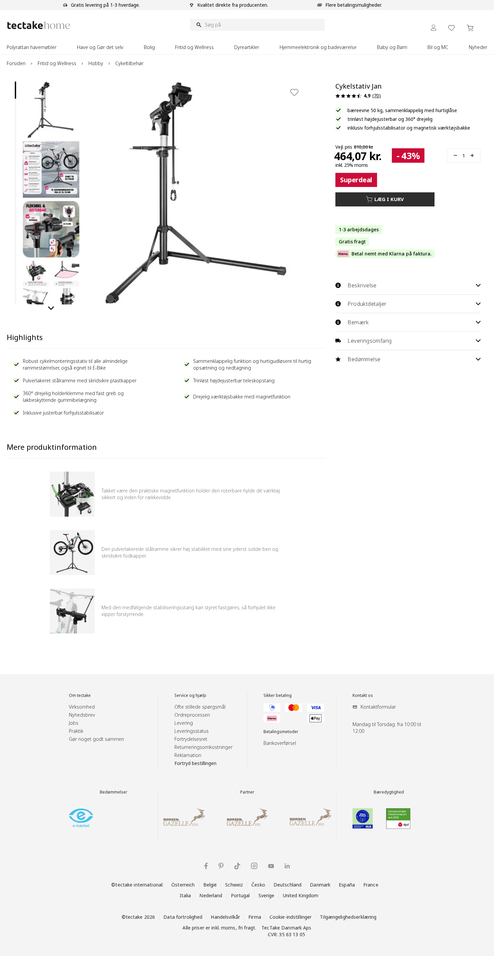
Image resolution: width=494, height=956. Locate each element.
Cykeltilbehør (129, 63)
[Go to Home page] (39, 25)
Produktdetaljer (366, 303)
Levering (183, 723)
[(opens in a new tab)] (81, 817)
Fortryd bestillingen (195, 763)
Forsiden (16, 63)
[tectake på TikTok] (237, 866)
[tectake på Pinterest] (220, 866)
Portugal (240, 895)
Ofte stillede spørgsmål (199, 707)
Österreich (183, 884)
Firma (254, 917)
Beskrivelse (361, 285)
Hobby (95, 63)
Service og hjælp (190, 695)
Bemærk (358, 322)
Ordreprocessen (192, 715)
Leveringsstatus (191, 731)
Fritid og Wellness (57, 63)
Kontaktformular (378, 707)
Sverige (266, 895)
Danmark (320, 884)
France (370, 884)
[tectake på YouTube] (271, 866)
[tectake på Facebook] (206, 866)
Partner (247, 792)
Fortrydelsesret (190, 739)
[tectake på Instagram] (254, 866)
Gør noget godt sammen (96, 739)
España (347, 884)
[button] (51, 110)
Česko (258, 884)
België (210, 884)
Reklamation (187, 755)
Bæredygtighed (389, 792)
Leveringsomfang (369, 340)
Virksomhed (82, 707)
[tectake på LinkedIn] (287, 865)
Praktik (76, 731)
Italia (185, 895)
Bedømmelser (113, 792)
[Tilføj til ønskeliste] (294, 92)
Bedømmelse (363, 359)
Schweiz (234, 884)
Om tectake (80, 695)
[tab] (15, 90)
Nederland (210, 895)
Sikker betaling (277, 695)
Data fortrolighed (182, 917)
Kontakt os (363, 695)
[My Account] (433, 28)
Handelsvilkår (225, 917)
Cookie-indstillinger (291, 917)
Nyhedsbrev (82, 715)
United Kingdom (301, 895)
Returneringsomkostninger (203, 747)
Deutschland (287, 884)
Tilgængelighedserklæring (348, 917)
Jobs (73, 723)
